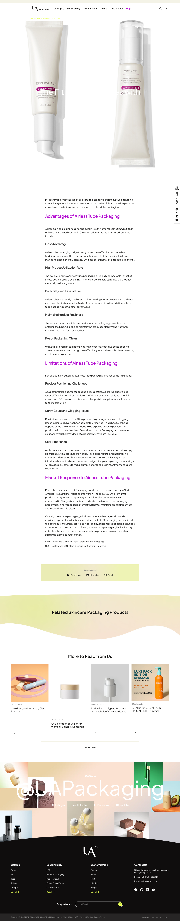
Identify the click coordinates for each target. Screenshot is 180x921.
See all (14, 892)
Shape (94, 887)
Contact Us (140, 864)
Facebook (75, 575)
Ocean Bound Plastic (55, 883)
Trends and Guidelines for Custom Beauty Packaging (78, 541)
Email (110, 575)
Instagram (60, 805)
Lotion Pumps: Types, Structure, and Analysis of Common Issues (109, 710)
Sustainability (73, 8)
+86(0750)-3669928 (150, 877)
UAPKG (103, 8)
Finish (93, 874)
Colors (94, 870)
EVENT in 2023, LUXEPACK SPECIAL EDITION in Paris (146, 709)
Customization (90, 8)
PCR (48, 870)
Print (93, 879)
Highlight (95, 883)
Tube (13, 879)
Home (13, 18)
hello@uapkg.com (149, 881)
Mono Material (53, 879)
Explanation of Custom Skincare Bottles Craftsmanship (79, 545)
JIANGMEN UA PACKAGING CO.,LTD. (34, 917)
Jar (12, 874)
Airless (14, 883)
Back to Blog (90, 747)
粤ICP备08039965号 (71, 917)
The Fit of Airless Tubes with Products (44, 18)
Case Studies (116, 8)
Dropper (14, 887)
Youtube (124, 805)
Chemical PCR (53, 887)
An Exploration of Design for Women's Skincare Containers (67, 725)
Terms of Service (87, 917)
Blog (128, 8)
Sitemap (145, 917)
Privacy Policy (99, 917)
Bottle (13, 870)
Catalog (59, 8)
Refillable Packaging (55, 874)
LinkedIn (94, 575)
